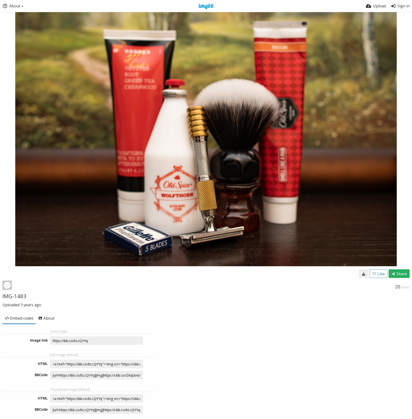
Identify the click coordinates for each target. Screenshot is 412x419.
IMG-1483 (14, 296)
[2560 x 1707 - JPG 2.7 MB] (363, 273)
